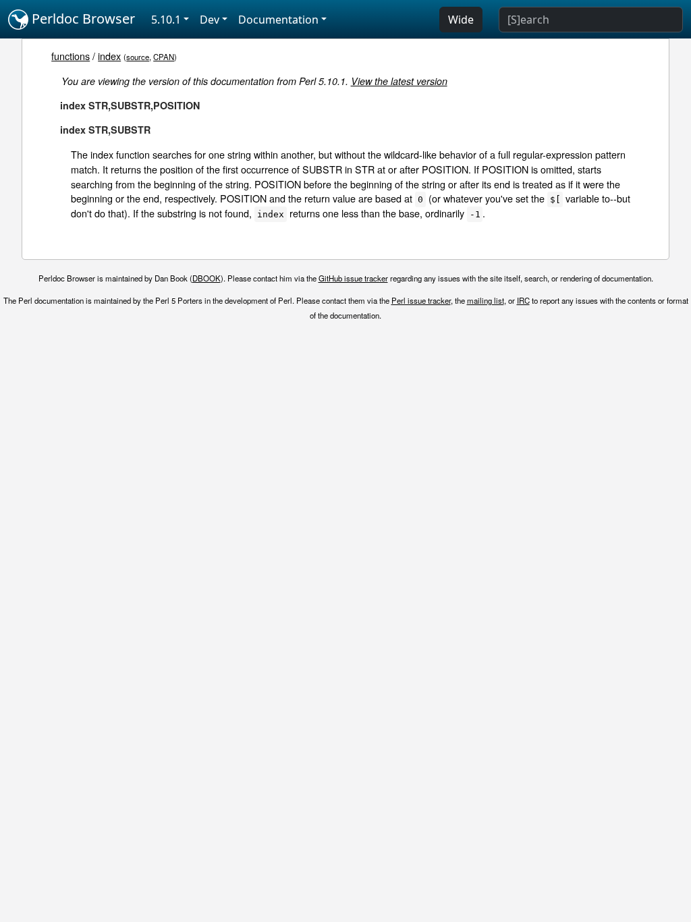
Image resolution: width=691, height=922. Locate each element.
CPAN (163, 56)
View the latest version (399, 81)
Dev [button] (209, 19)
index (109, 56)
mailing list (485, 300)
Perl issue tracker (421, 300)
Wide (461, 19)
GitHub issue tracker (353, 278)
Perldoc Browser (81, 18)
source (137, 56)
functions (70, 56)
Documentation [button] (278, 19)
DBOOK (206, 278)
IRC (523, 300)
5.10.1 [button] (166, 19)
